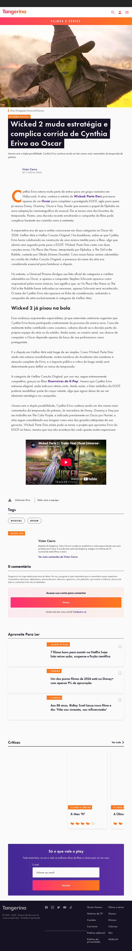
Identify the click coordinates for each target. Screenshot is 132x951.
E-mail (36, 864)
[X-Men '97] (87, 780)
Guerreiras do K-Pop (63, 381)
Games (112, 913)
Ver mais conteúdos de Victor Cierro (58, 556)
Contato (91, 920)
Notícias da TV (95, 913)
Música (112, 920)
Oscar (46, 201)
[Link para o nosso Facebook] (46, 907)
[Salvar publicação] (119, 647)
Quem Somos (94, 907)
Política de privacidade (93, 940)
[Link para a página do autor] (15, 170)
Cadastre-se (79, 611)
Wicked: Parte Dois (88, 196)
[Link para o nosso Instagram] (52, 907)
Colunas (112, 926)
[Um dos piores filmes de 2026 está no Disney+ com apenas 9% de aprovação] (27, 681)
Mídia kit (113, 939)
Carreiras (92, 926)
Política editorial (96, 933)
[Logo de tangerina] (14, 12)
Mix (110, 933)
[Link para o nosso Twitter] (58, 907)
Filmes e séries (116, 907)
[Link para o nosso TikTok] (70, 907)
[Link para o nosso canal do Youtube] (64, 907)
